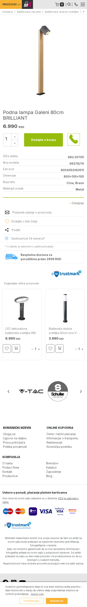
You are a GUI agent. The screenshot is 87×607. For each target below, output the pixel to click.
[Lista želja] (7, 348)
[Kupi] (16, 348)
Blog (49, 476)
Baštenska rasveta (29, 11)
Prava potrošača (14, 442)
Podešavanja (31, 600)
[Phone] (76, 4)
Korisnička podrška (59, 446)
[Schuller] (57, 391)
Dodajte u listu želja (24, 221)
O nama (7, 463)
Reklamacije (54, 442)
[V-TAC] (30, 391)
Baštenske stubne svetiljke (62, 11)
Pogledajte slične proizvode (21, 283)
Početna (7, 11)
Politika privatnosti (15, 446)
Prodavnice (10, 476)
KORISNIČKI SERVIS (17, 427)
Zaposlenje (53, 471)
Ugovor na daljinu (15, 438)
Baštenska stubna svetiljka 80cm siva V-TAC (63, 331)
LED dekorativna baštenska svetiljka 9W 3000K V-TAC (20, 331)
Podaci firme (10, 467)
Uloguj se (9, 434)
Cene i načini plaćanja (61, 434)
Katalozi (51, 467)
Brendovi (52, 463)
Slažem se (56, 600)
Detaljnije (77, 203)
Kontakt (7, 471)
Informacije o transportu (62, 438)
